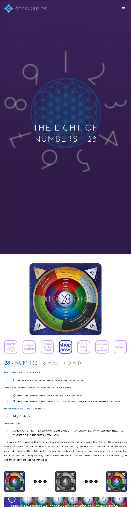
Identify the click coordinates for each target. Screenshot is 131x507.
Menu (123, 8)
